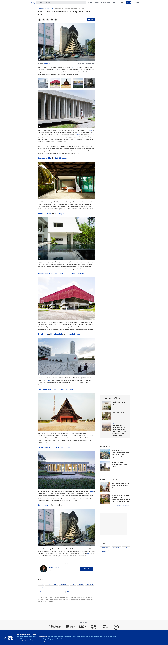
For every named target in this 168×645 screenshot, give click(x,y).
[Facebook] (39, 19)
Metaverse (104, 552)
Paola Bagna (59, 213)
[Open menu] (137, 2)
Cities (68, 592)
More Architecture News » (123, 505)
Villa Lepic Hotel (44, 213)
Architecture (72, 588)
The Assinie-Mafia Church (48, 389)
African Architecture (84, 588)
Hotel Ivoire (43, 334)
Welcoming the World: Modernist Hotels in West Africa (119, 464)
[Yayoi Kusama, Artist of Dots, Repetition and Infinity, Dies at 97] (105, 487)
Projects (90, 3)
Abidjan (90, 130)
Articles (97, 3)
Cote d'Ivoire (63, 584)
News (109, 3)
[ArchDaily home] (32, 2)
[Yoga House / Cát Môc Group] (106, 416)
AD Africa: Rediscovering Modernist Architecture (52, 588)
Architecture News (51, 584)
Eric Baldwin (54, 567)
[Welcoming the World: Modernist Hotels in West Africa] (105, 466)
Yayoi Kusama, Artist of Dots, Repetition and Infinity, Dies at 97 (120, 485)
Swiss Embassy (44, 447)
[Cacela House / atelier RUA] (106, 405)
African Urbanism (58, 592)
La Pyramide (43, 505)
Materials (126, 548)
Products (103, 3)
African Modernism (44, 592)
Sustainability (105, 548)
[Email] (51, 19)
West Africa (90, 584)
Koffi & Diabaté (61, 158)
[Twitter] (43, 19)
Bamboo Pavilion (45, 158)
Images (114, 3)
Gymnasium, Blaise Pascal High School (53, 273)
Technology (116, 548)
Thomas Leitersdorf (73, 334)
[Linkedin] (47, 19)
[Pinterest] (55, 19)
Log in (123, 3)
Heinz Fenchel (56, 334)
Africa (71, 67)
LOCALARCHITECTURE (61, 447)
